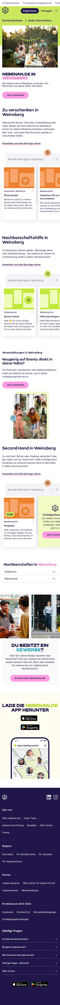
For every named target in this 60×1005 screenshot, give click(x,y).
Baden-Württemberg (40, 20)
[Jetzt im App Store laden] (30, 718)
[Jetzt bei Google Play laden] (30, 727)
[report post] (32, 191)
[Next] (56, 159)
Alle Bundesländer (12, 20)
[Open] (56, 11)
